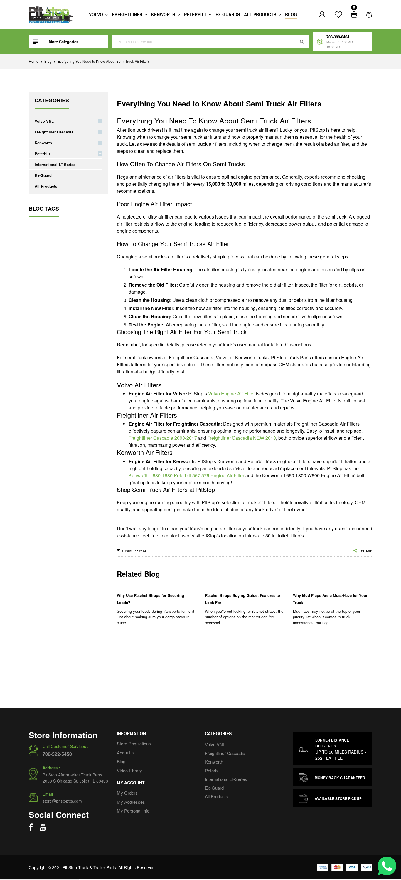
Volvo (96, 14)
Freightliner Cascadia (54, 132)
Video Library (129, 770)
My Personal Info (133, 811)
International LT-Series (55, 164)
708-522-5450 (57, 754)
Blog (291, 14)
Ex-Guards (227, 14)
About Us (126, 752)
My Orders (127, 793)
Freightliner (128, 14)
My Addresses (131, 801)
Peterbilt (196, 14)
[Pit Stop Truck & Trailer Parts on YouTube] (43, 827)
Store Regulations (134, 743)
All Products (46, 186)
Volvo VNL (44, 121)
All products (260, 14)
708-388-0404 (337, 37)
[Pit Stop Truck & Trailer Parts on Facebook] (31, 827)
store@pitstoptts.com (62, 801)
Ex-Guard (43, 175)
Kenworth (163, 14)
